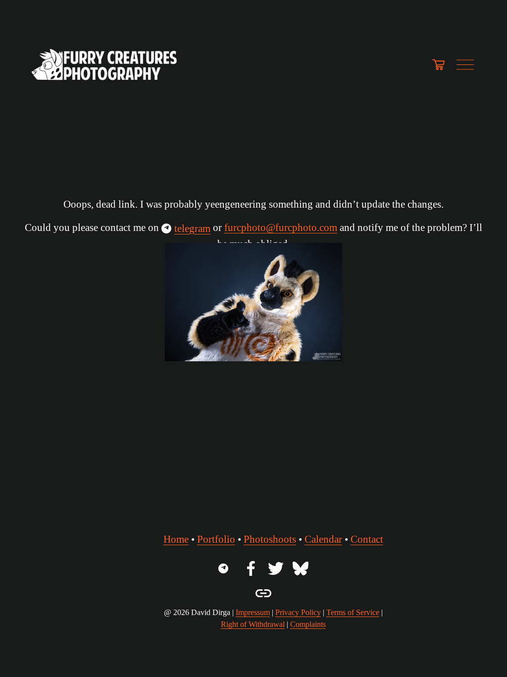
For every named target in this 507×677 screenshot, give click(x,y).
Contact (367, 539)
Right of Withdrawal (253, 624)
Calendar (323, 539)
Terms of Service (352, 612)
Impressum (253, 612)
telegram (192, 228)
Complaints (308, 624)
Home (176, 539)
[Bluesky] (300, 568)
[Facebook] (251, 568)
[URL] (226, 568)
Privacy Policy (298, 612)
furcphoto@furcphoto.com (280, 227)
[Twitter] (276, 568)
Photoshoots (270, 539)
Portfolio (216, 539)
